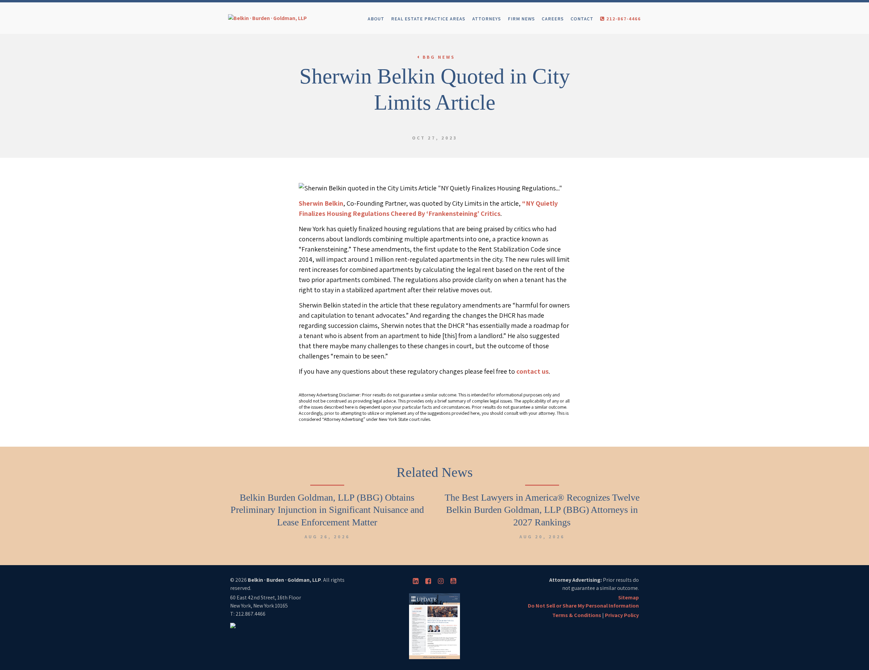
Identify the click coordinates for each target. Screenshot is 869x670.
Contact (582, 19)
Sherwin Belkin (321, 203)
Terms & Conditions (576, 615)
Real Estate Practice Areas (428, 19)
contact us (532, 371)
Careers (553, 19)
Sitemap (628, 597)
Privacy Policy (622, 615)
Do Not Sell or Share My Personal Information (583, 605)
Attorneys (486, 19)
